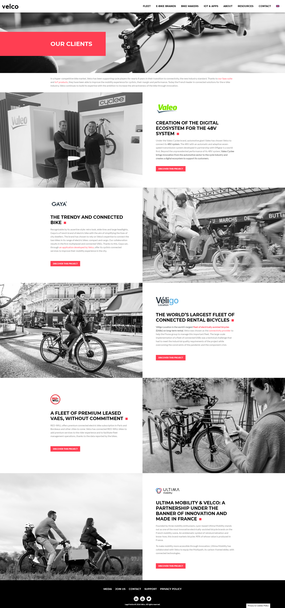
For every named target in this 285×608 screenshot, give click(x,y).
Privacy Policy (171, 589)
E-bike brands (166, 6)
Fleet (147, 6)
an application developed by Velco (76, 247)
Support (150, 589)
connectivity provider (220, 330)
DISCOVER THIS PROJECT (170, 566)
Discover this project (170, 168)
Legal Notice (129, 604)
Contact (265, 6)
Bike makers (189, 6)
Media (107, 589)
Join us (120, 589)
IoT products (61, 82)
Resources (245, 6)
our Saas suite (225, 78)
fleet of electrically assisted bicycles (211, 326)
